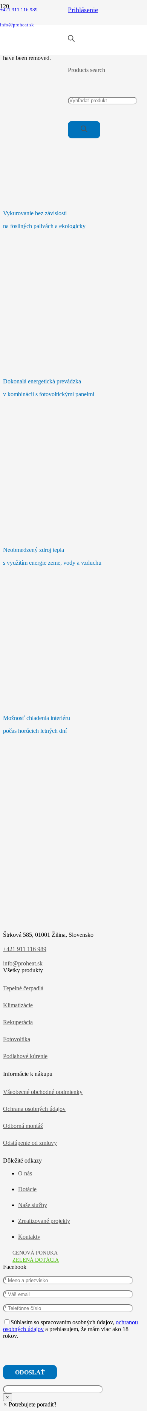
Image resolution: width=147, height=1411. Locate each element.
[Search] (84, 129)
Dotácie (27, 1189)
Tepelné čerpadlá (23, 988)
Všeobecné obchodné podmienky (43, 1092)
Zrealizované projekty (44, 1221)
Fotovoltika (16, 1039)
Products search (86, 70)
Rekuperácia (18, 1022)
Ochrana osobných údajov (34, 1109)
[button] (30, 1404)
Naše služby (32, 1205)
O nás (25, 1173)
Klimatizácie (18, 1005)
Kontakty (29, 1236)
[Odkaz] (34, 51)
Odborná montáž (23, 1126)
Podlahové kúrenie (25, 1056)
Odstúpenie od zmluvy (30, 1143)
